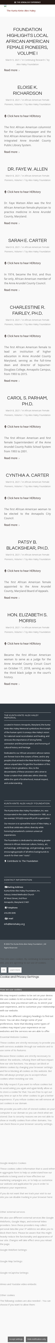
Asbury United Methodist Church (19, 894)
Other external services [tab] (12, 1211)
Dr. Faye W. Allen (28, 169)
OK (3, 970)
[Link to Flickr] (44, 951)
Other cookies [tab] (7, 1295)
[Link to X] (35, 951)
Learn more (15, 970)
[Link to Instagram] (39, 951)
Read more (10, 70)
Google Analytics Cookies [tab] (13, 1163)
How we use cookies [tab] (11, 989)
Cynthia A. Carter (27, 475)
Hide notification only (36, 1339)
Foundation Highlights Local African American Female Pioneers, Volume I (27, 41)
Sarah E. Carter (27, 240)
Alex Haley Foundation (27, 64)
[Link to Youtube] (48, 951)
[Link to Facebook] (30, 951)
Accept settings (15, 1339)
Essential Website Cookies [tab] (14, 1036)
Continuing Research (34, 59)
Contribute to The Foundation (22, 860)
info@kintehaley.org (14, 923)
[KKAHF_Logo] (23, 10)
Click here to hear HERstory (24, 116)
